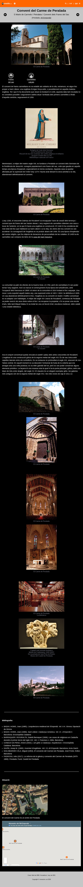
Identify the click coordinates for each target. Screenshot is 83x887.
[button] (79, 3)
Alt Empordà (46, 18)
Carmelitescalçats (31, 80)
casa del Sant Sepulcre (42, 237)
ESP (76, 3)
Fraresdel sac (11, 80)
